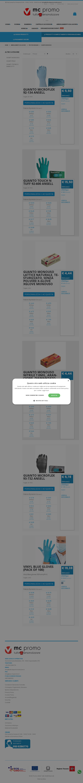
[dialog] (41, 391)
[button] (41, 400)
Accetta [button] (54, 395)
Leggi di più (45, 390)
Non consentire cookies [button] (35, 395)
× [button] (68, 380)
